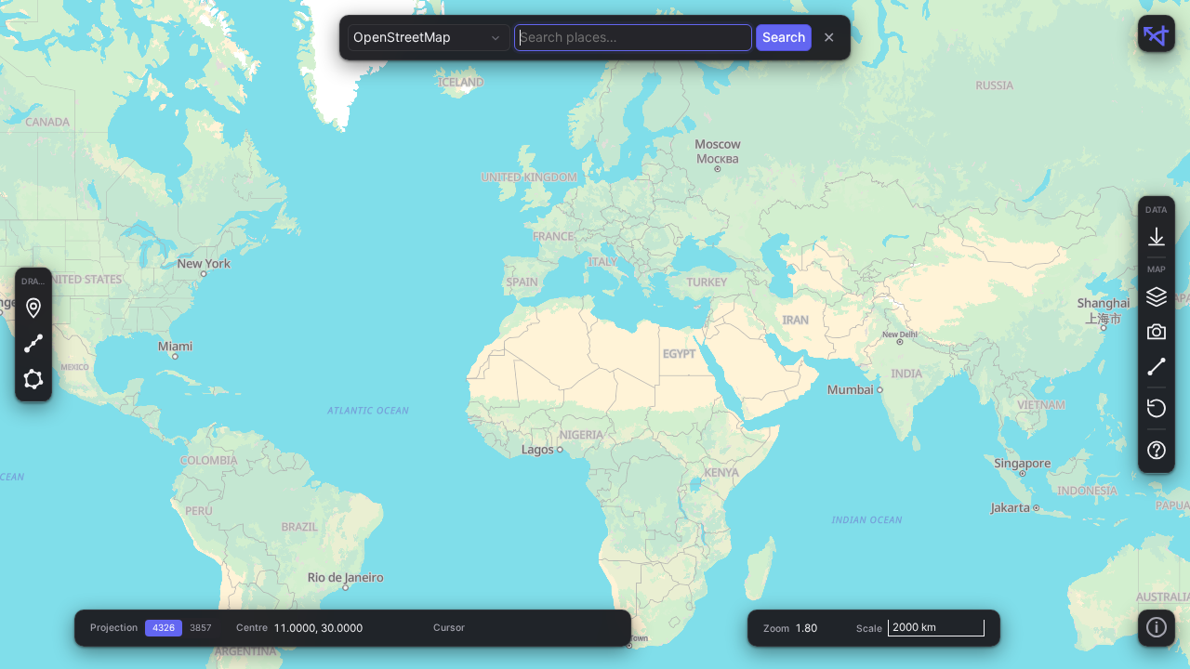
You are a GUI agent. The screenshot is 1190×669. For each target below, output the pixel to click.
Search (783, 37)
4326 (163, 628)
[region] (595, 334)
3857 (201, 628)
